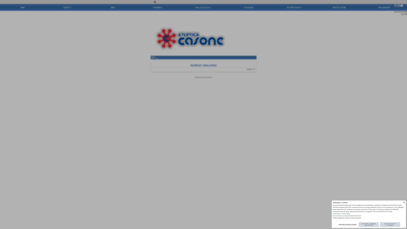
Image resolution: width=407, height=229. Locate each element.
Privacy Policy (346, 213)
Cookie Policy (337, 213)
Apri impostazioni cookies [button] (348, 224)
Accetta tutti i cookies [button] (390, 224)
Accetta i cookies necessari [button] (369, 224)
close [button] (404, 202)
